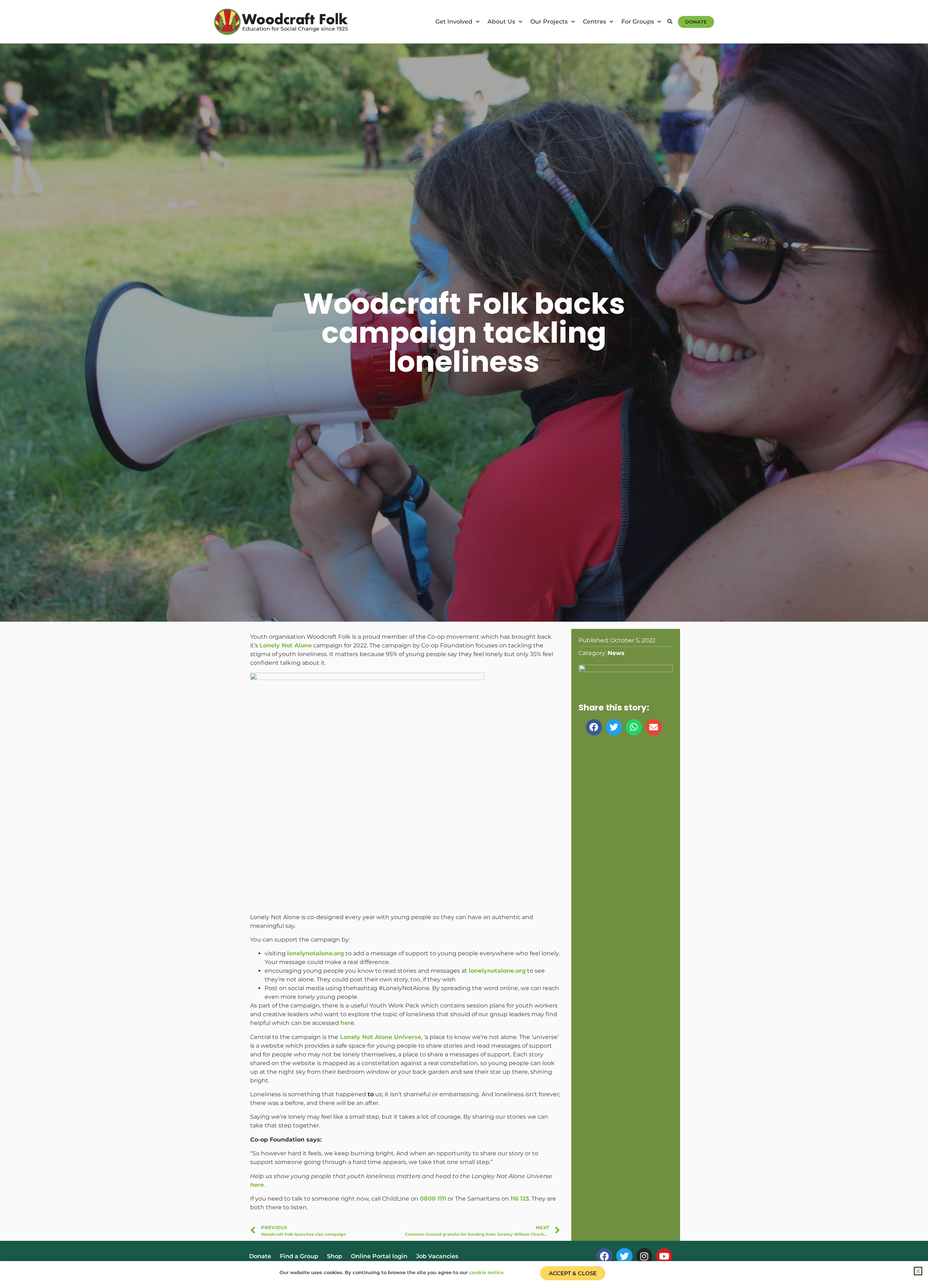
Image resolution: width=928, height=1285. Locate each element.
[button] (669, 21)
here (257, 1184)
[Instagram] (644, 1256)
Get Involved (453, 21)
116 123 (519, 1198)
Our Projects (549, 21)
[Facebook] (604, 1256)
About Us (501, 21)
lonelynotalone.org (315, 953)
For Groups (637, 21)
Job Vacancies (437, 1256)
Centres (594, 21)
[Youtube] (664, 1256)
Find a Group (299, 1256)
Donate (260, 1256)
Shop (334, 1256)
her (345, 1022)
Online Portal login (379, 1256)
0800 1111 (433, 1198)
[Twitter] (624, 1256)
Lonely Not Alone (286, 645)
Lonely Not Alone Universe (379, 1037)
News (616, 653)
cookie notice (486, 1272)
